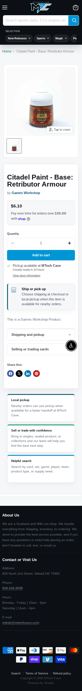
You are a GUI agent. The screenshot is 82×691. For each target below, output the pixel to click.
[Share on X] (19, 373)
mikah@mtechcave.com (20, 622)
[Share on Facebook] (10, 373)
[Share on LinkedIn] (27, 373)
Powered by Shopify (41, 683)
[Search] (73, 20)
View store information (26, 275)
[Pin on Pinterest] (36, 373)
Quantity (13, 233)
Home (6, 51)
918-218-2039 (12, 588)
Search (15, 673)
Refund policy (62, 673)
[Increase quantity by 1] (69, 243)
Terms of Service (37, 673)
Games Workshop (26, 193)
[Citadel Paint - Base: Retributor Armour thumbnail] (14, 146)
